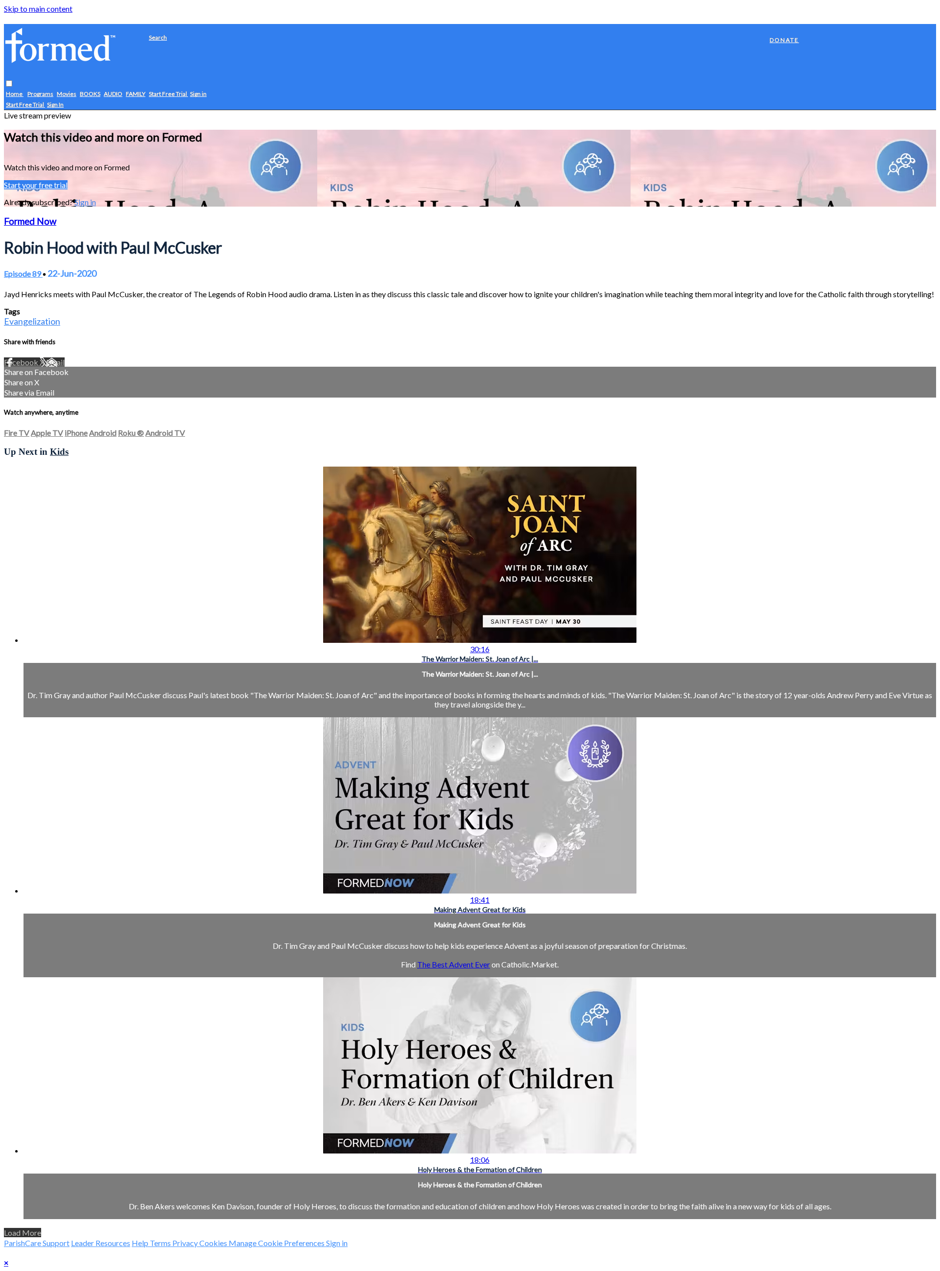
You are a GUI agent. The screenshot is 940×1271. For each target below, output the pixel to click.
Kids (59, 452)
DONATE (784, 40)
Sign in (198, 94)
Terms (161, 1242)
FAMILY (135, 94)
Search (158, 37)
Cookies (214, 1242)
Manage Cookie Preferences (277, 1242)
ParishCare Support (37, 1242)
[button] (9, 84)
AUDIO (113, 94)
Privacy (185, 1242)
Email (55, 362)
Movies (66, 94)
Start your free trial (36, 184)
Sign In (55, 105)
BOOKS (90, 94)
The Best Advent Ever (453, 964)
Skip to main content (38, 8)
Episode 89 (23, 273)
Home (15, 94)
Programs (40, 94)
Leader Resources (100, 1242)
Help (141, 1242)
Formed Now (30, 221)
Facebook (22, 362)
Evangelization (32, 321)
